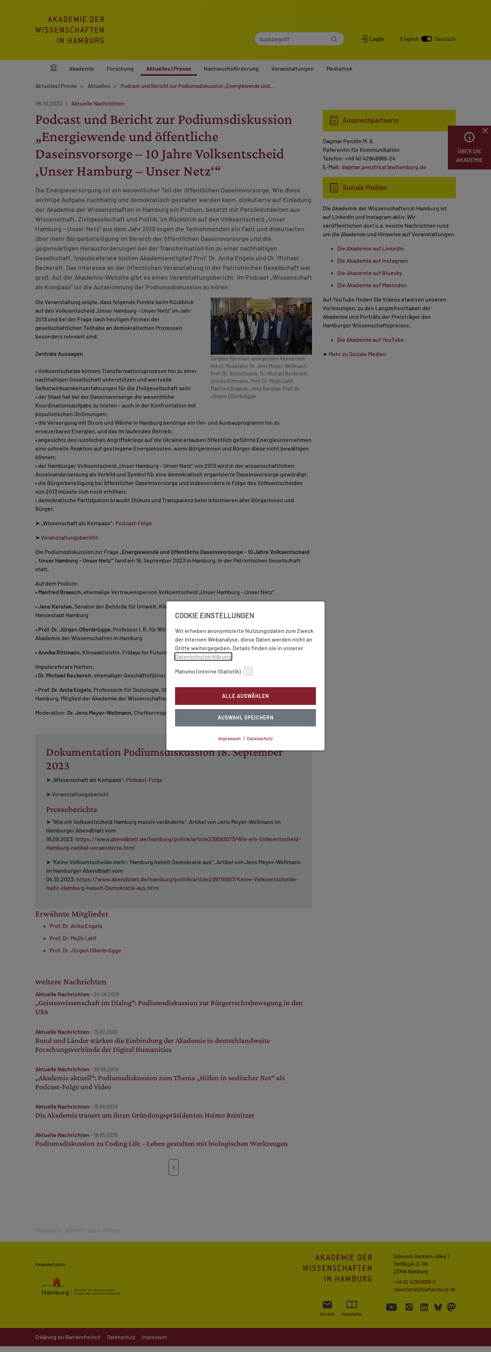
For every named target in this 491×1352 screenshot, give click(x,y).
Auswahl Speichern (246, 718)
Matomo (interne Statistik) (208, 671)
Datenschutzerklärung (203, 656)
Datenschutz (260, 738)
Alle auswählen (245, 696)
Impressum (229, 738)
